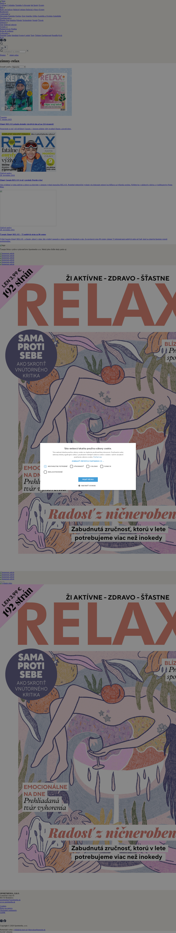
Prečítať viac (97, 457)
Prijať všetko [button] (88, 479)
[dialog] (88, 466)
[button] (88, 461)
